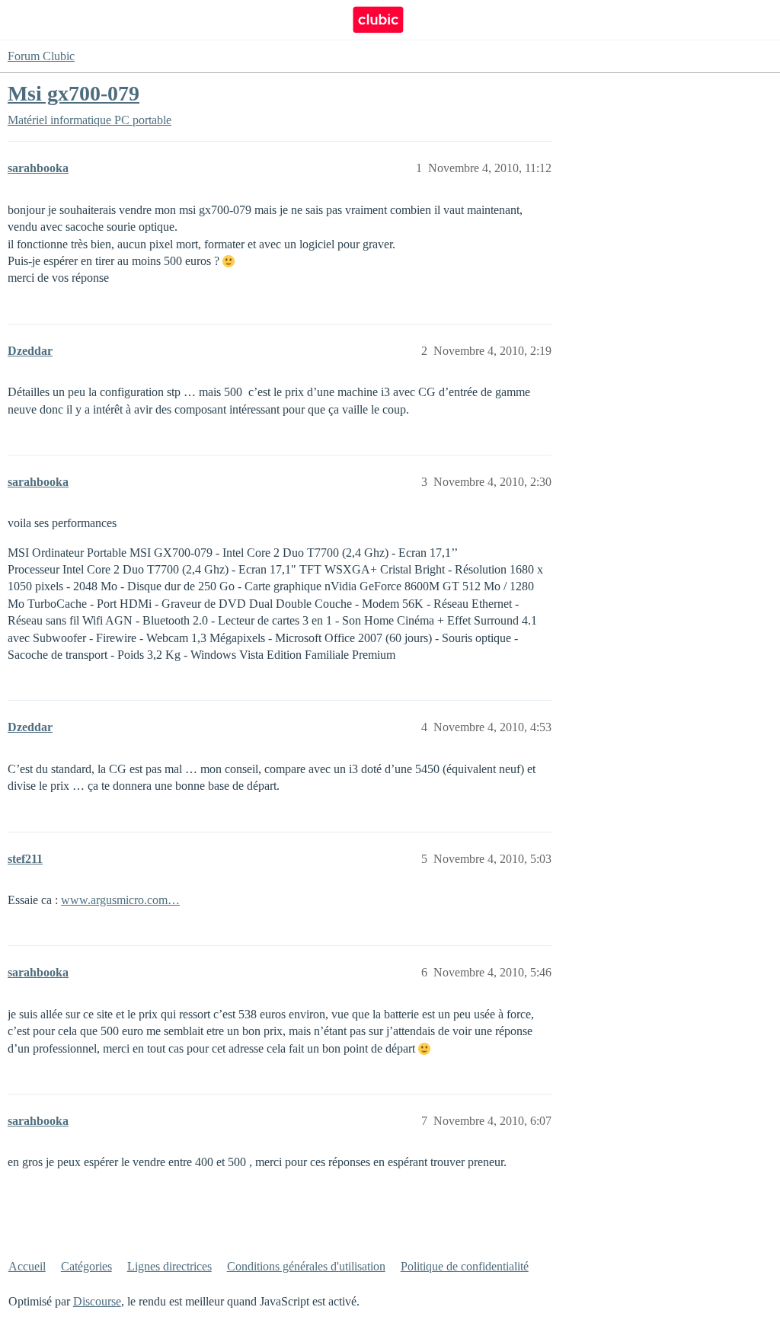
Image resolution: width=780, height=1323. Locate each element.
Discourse (97, 1301)
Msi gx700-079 (73, 93)
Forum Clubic (41, 56)
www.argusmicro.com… (120, 899)
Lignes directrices (169, 1266)
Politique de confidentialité (465, 1266)
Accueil (27, 1266)
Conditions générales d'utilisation (306, 1266)
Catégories (86, 1266)
